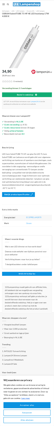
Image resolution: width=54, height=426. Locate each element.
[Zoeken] (8, 4)
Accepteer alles (27, 405)
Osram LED (30, 11)
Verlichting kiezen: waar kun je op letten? (22, 259)
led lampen (5, 11)
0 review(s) (18, 81)
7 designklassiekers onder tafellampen (21, 264)
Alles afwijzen (27, 420)
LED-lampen (20, 11)
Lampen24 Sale (10, 364)
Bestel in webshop (25, 95)
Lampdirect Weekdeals (14, 360)
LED (12, 11)
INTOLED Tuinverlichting (15, 351)
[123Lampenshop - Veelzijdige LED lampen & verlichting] (27, 4)
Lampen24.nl (35, 101)
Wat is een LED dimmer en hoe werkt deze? (23, 246)
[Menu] (3, 4)
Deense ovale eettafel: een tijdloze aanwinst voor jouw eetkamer (26, 253)
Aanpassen (27, 412)
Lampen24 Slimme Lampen (15, 355)
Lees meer (25, 398)
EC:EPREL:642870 (33, 217)
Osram (29, 223)
